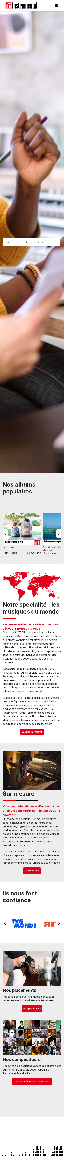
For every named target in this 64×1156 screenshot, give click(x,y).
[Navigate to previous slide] (5, 533)
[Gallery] (32, 924)
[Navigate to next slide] (58, 533)
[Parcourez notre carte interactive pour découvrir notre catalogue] (32, 587)
